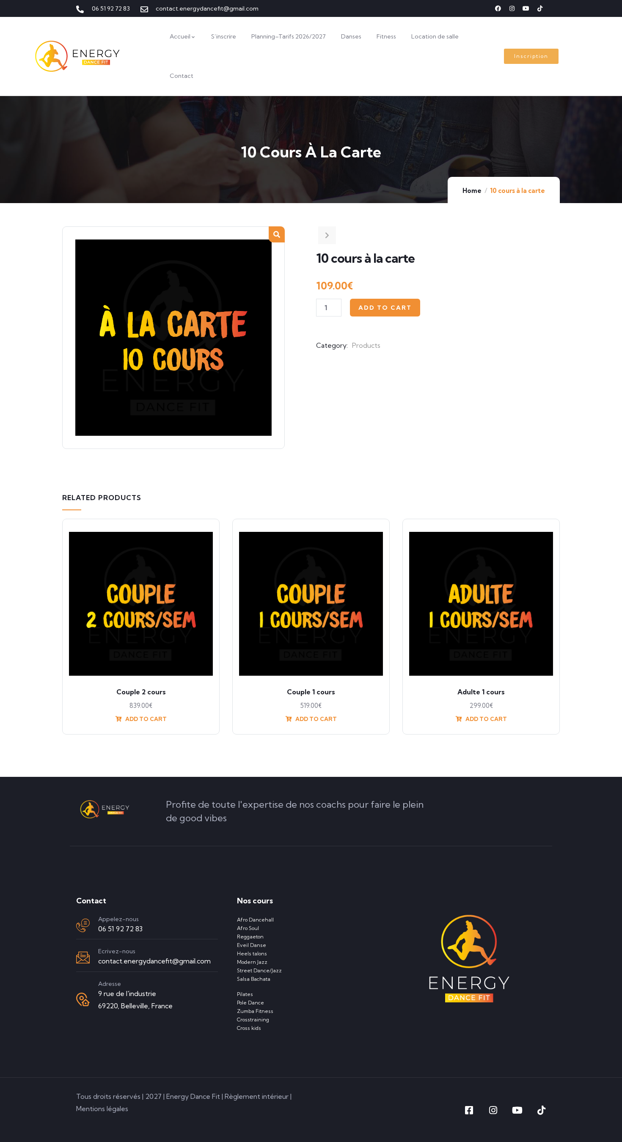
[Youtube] (526, 8)
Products (366, 345)
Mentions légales (102, 1108)
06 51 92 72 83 (120, 929)
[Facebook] (498, 8)
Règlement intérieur (257, 1096)
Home (472, 191)
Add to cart (385, 307)
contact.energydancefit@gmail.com (154, 961)
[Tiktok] (540, 8)
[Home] (78, 56)
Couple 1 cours (311, 692)
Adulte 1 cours (481, 692)
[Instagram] (512, 8)
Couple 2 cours (141, 692)
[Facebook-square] (468, 1110)
